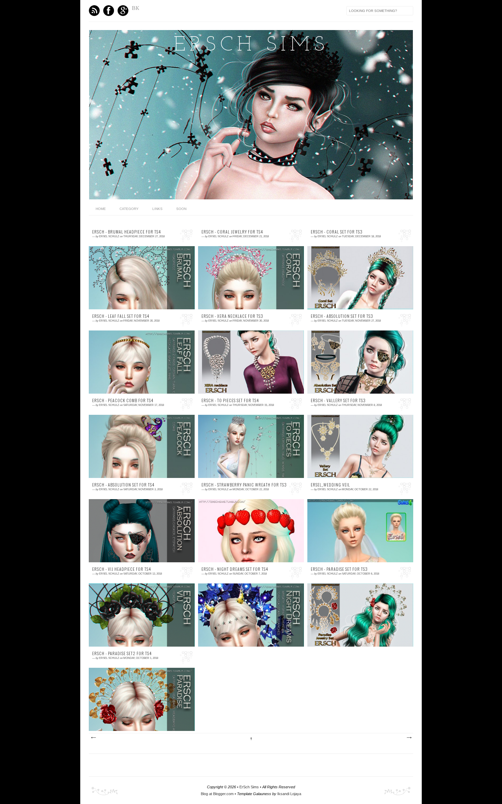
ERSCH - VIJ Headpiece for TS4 (121, 569)
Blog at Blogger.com (217, 794)
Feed (94, 10)
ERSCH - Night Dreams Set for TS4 (234, 569)
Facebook (108, 10)
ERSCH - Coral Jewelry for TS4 (232, 232)
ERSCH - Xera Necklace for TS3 (232, 316)
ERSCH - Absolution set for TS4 (123, 485)
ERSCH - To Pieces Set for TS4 (230, 400)
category (129, 209)
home (101, 209)
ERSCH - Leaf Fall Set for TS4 (120, 316)
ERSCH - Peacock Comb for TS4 (122, 400)
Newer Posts (93, 737)
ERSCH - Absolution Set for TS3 (342, 316)
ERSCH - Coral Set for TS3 (337, 232)
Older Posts (408, 737)
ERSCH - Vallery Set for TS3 (338, 400)
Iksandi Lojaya (289, 794)
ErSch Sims (251, 45)
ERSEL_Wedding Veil (330, 485)
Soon (181, 209)
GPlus (122, 10)
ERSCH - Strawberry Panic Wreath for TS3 (244, 485)
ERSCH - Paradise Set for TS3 (339, 569)
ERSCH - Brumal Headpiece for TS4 (126, 232)
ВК (135, 8)
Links (157, 209)
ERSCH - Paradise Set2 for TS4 (122, 653)
